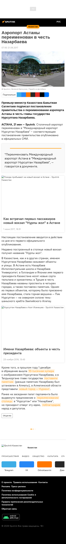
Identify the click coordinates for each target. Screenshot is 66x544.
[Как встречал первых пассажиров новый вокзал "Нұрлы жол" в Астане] (33, 195)
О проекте (7, 482)
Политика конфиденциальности (17, 490)
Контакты (43, 482)
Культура (52, 456)
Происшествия (10, 456)
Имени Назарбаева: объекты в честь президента (31, 351)
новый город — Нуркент (34, 389)
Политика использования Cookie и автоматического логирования (19, 496)
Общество (7, 415)
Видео (25, 456)
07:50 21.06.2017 (10, 47)
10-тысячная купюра (41, 371)
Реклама (6, 486)
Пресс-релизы (18, 486)
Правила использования (25, 482)
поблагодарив (51, 405)
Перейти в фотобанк (37, 89)
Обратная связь (9, 508)
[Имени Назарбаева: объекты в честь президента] (33, 325)
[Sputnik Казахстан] (9, 23)
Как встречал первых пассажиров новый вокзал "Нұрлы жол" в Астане (31, 221)
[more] (61, 229)
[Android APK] (10, 517)
